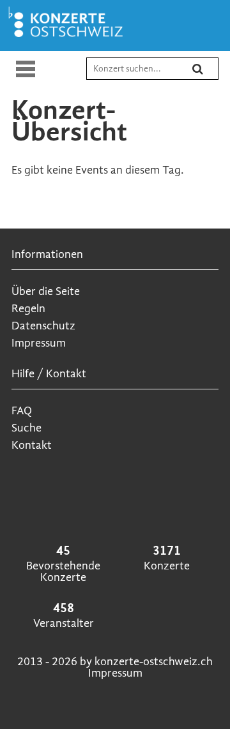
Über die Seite (46, 291)
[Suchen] (206, 74)
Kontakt (32, 445)
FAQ (22, 410)
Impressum (39, 343)
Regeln (28, 308)
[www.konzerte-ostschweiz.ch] (68, 36)
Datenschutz (43, 326)
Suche (27, 428)
